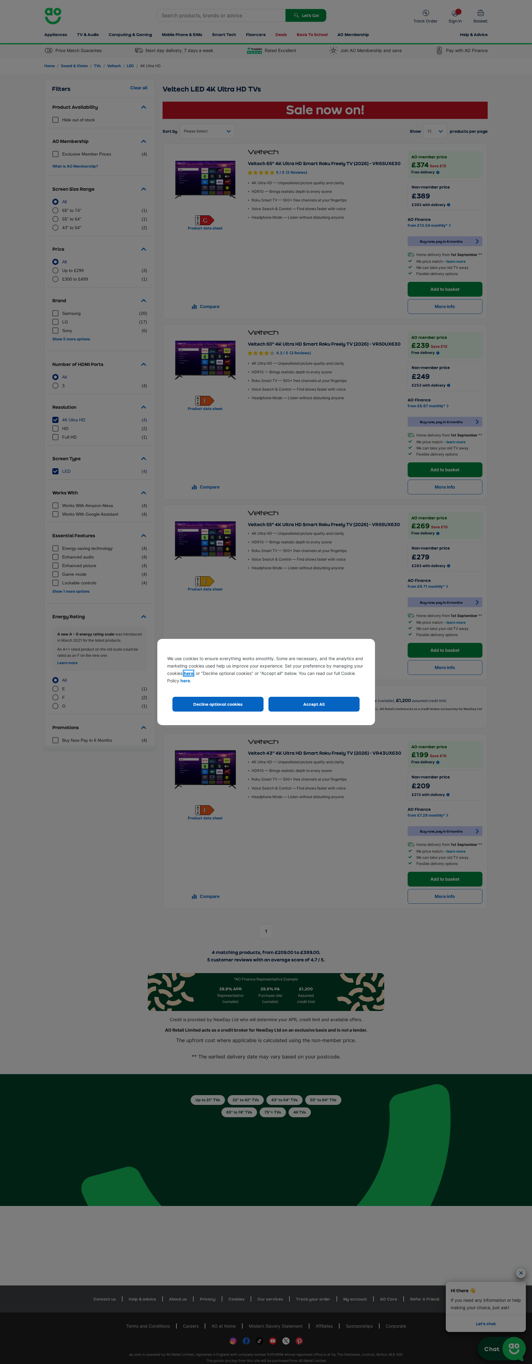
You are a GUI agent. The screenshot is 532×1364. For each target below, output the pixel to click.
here (188, 673)
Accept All (314, 704)
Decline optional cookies (218, 704)
